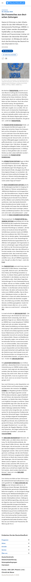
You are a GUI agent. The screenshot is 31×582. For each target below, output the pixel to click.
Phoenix (18, 569)
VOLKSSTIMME (6, 433)
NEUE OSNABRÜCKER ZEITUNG (14, 185)
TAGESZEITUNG (9, 266)
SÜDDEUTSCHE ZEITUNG (12, 161)
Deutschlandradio (8, 557)
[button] (2, 3)
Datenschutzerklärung (9, 559)
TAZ (3, 309)
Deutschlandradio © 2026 (10, 575)
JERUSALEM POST (20, 313)
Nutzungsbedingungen (9, 562)
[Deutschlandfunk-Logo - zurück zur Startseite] (15, 2)
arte (23, 569)
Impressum (5, 565)
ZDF (13, 569)
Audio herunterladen (10, 54)
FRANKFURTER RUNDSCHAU (13, 125)
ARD (9, 569)
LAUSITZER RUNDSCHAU (12, 363)
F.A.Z (3, 262)
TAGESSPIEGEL (14, 90)
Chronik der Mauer (8, 572)
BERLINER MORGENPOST (12, 438)
